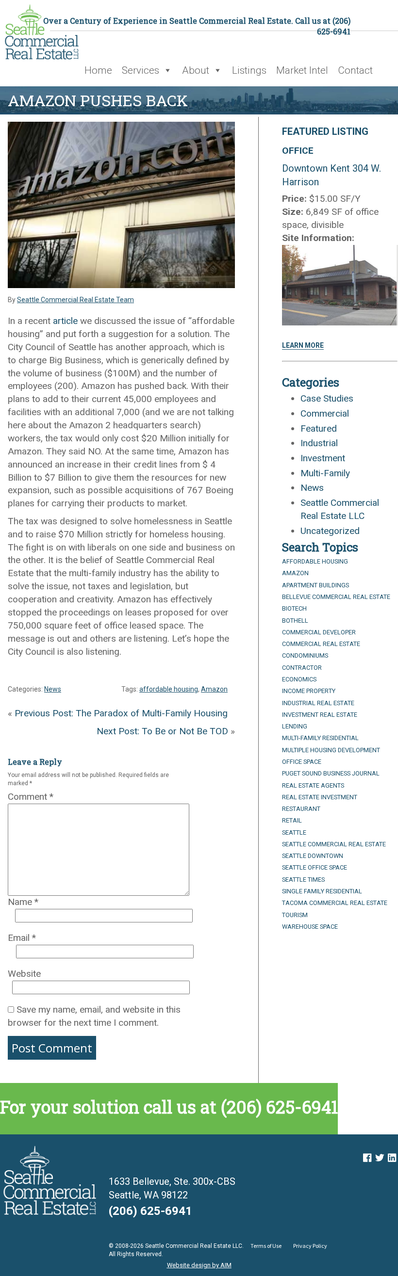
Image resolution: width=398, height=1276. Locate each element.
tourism (295, 915)
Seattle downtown (312, 855)
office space (301, 761)
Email (22, 937)
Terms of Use (266, 1245)
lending (294, 726)
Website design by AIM (199, 1265)
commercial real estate (321, 643)
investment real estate (319, 714)
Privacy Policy (310, 1245)
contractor (302, 667)
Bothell (295, 620)
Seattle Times (303, 879)
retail (292, 820)
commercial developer (319, 632)
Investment (322, 458)
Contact (355, 70)
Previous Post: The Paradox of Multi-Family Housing (121, 713)
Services (140, 70)
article (65, 320)
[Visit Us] (367, 1157)
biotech (294, 608)
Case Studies (326, 398)
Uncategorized (330, 530)
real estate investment (319, 797)
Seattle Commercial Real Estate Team (75, 300)
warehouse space (310, 926)
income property (308, 691)
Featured (318, 428)
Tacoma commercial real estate (334, 902)
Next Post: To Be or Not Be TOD (162, 731)
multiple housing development (331, 750)
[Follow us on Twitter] (379, 1157)
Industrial (319, 443)
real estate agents (313, 785)
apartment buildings (315, 585)
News (52, 689)
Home (98, 70)
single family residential (322, 891)
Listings (249, 70)
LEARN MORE (303, 345)
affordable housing (168, 689)
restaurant (301, 808)
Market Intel (302, 70)
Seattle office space (314, 867)
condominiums (305, 655)
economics (299, 679)
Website (24, 973)
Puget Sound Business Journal (331, 773)
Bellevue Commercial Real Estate (336, 596)
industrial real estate (318, 703)
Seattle (294, 832)
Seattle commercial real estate (334, 844)
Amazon (214, 689)
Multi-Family (325, 473)
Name (23, 901)
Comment (30, 796)
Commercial (324, 413)
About (195, 70)
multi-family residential (320, 738)
